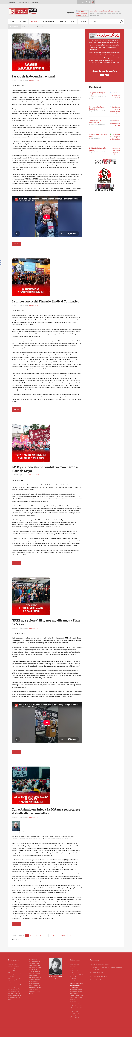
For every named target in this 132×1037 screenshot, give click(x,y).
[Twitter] (1, 262)
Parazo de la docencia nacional (33, 76)
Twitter (86, 2)
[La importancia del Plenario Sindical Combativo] (31, 277)
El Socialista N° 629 (34, 475)
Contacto (83, 21)
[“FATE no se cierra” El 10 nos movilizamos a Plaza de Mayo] (31, 596)
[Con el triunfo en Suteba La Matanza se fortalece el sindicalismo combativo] (31, 785)
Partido (39, 26)
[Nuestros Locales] (104, 187)
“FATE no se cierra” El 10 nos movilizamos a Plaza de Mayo (46, 622)
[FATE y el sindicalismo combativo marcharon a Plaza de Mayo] (31, 443)
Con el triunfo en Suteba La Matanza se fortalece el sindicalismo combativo (46, 811)
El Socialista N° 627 (34, 817)
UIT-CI (93, 2)
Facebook (79, 2)
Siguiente (63, 935)
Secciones (34, 21)
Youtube (89, 2)
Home (12, 21)
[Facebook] (1, 260)
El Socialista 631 (33, 305)
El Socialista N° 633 (34, 80)
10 (57, 935)
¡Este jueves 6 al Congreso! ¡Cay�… (97, 94)
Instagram (82, 2)
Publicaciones (48, 21)
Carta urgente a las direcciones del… (95, 122)
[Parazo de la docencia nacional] (31, 52)
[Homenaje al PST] (104, 161)
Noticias (22, 21)
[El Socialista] (104, 36)
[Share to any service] (1, 264)
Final (70, 935)
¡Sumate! (94, 21)
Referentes (62, 21)
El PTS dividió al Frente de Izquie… (97, 149)
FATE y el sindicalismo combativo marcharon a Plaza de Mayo (45, 469)
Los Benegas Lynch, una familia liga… (96, 108)
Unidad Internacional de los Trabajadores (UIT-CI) (76, 985)
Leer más (16, 244)
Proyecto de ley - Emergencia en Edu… (98, 135)
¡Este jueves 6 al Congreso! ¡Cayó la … (102, 11)
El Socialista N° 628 (34, 628)
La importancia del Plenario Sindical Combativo (45, 301)
